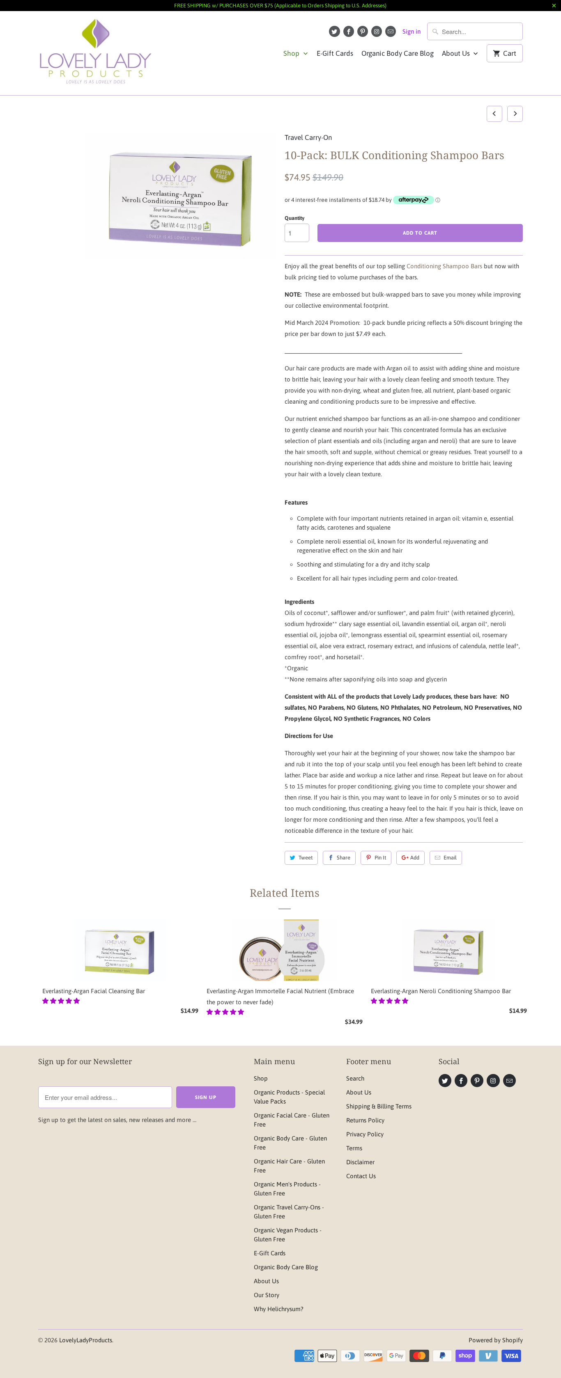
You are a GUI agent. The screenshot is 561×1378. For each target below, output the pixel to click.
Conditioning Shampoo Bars (445, 266)
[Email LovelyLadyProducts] (390, 31)
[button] (61, 1000)
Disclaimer (360, 1162)
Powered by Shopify (496, 1340)
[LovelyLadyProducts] (95, 53)
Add (414, 858)
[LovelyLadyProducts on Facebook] (348, 31)
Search (355, 1078)
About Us (456, 53)
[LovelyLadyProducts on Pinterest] (362, 31)
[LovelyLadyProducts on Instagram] (376, 31)
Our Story (266, 1294)
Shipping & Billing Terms (379, 1106)
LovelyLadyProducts (85, 1340)
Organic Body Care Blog (397, 53)
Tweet (306, 858)
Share (343, 858)
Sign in (411, 31)
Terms (354, 1148)
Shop (292, 53)
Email (450, 858)
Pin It (380, 858)
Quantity (294, 218)
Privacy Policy (365, 1134)
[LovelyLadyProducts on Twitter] (334, 31)
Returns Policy (365, 1120)
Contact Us (361, 1175)
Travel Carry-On (308, 137)
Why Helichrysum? (278, 1308)
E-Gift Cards (335, 53)
